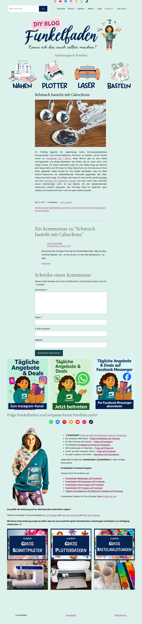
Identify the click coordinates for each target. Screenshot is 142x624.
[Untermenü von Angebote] (113, 8)
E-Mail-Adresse (43, 329)
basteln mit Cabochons (81, 208)
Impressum (71, 615)
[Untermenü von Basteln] (84, 8)
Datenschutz (120, 615)
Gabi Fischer (52, 243)
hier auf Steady (49, 515)
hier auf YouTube (70, 515)
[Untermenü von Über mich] (126, 8)
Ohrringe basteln (98, 208)
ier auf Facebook (92, 515)
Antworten (45, 263)
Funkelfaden (21, 615)
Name (38, 317)
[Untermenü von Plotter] (74, 8)
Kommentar (41, 290)
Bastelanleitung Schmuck (59, 208)
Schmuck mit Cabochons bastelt (60, 181)
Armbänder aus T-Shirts (58, 158)
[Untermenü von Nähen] (94, 8)
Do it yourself (66, 202)
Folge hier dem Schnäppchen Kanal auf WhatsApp (103, 435)
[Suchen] (43, 9)
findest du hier (110, 496)
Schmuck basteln (42, 210)
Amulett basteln (41, 208)
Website (38, 340)
